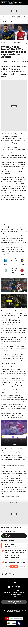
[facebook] (9, 587)
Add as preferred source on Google (13, 535)
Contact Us (6, 590)
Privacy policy (21, 590)
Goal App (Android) (12, 592)
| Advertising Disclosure (9, 17)
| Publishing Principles (18, 17)
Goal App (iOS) (21, 592)
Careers (5, 592)
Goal (4, 610)
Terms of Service (13, 590)
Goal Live (9, 594)
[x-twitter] (12, 587)
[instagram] (15, 587)
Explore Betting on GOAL (8, 21)
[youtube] (19, 587)
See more (14, 566)
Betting (14, 594)
